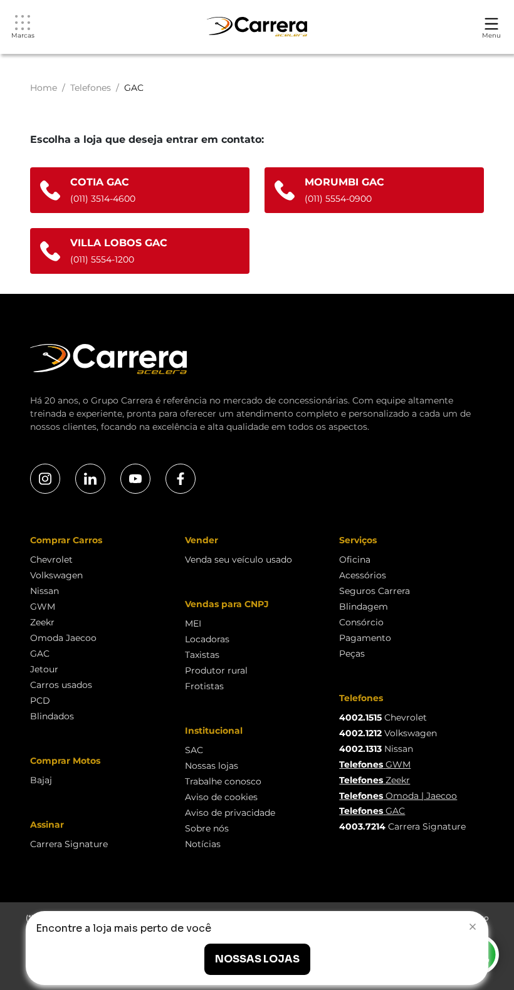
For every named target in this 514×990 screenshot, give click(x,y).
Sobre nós (207, 828)
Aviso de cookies (221, 797)
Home (43, 87)
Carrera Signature (69, 844)
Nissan (44, 591)
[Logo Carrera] (257, 27)
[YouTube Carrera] (135, 479)
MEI (193, 623)
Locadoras (207, 639)
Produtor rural (216, 670)
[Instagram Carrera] (45, 479)
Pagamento (365, 638)
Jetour (44, 669)
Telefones (90, 87)
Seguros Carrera (374, 591)
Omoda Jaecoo (63, 638)
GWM (42, 606)
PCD (40, 700)
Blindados (52, 716)
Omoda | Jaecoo (398, 795)
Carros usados (61, 684)
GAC (40, 653)
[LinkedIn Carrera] (90, 479)
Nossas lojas (211, 765)
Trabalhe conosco (223, 781)
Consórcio (361, 622)
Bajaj (41, 780)
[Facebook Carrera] (180, 479)
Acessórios (362, 575)
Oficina (354, 559)
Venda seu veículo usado (238, 559)
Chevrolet (51, 559)
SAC (194, 750)
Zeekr (42, 622)
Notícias (203, 844)
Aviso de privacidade (230, 812)
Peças (352, 653)
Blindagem (363, 606)
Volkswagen (56, 575)
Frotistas (204, 686)
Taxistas (202, 654)
